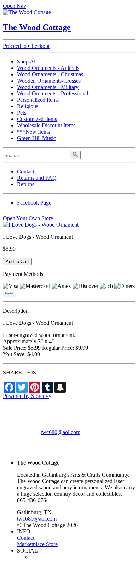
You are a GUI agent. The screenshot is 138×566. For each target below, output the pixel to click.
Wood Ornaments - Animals (48, 68)
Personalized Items (38, 100)
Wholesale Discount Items (46, 125)
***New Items (33, 132)
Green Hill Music (36, 138)
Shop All (27, 62)
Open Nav (14, 6)
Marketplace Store (37, 544)
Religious (27, 106)
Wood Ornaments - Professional (52, 93)
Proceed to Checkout (26, 46)
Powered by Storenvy (27, 396)
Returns (25, 184)
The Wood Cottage (37, 27)
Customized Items (37, 119)
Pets (21, 113)
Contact (25, 171)
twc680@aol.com (60, 432)
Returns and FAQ (37, 178)
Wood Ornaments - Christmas (50, 74)
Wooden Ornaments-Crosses (49, 81)
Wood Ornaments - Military (48, 87)
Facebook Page (34, 203)
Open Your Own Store (28, 218)
